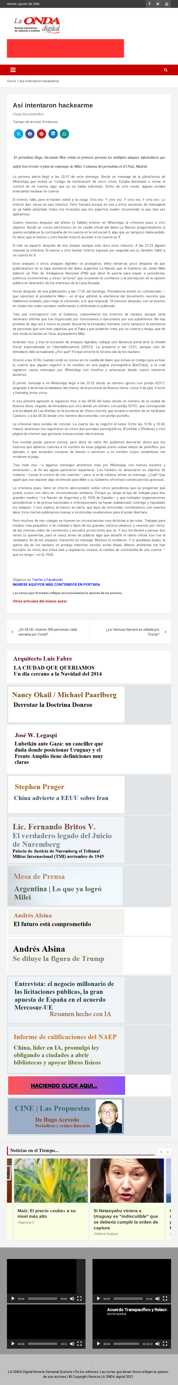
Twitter (37, 580)
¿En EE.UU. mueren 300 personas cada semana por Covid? (48, 631)
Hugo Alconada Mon (29, 114)
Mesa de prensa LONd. (111, 1234)
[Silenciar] (72, 1298)
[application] (46, 1281)
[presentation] (161, 1152)
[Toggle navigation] (13, 70)
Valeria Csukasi (30, 1234)
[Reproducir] (13, 1298)
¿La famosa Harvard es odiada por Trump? (132, 631)
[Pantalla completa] (79, 1298)
